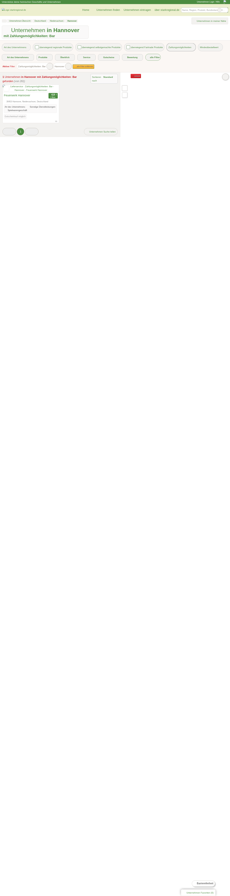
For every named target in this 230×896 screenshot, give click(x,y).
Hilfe (218, 2)
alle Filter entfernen (84, 66)
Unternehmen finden (108, 9)
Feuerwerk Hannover (17, 95)
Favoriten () (200, 892)
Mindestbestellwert (209, 47)
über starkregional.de (167, 9)
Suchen (225, 10)
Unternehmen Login (205, 2)
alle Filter (154, 57)
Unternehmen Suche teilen (102, 131)
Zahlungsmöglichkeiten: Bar (32, 66)
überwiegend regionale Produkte (55, 47)
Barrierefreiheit (204, 883)
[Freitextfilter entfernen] (219, 10)
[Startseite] (4, 21)
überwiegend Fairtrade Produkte (147, 47)
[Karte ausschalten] (225, 77)
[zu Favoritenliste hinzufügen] (6, 88)
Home (85, 9)
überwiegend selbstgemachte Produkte (101, 47)
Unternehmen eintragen (137, 9)
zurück (137, 76)
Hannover (59, 66)
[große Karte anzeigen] (124, 88)
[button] (9, 131)
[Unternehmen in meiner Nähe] (124, 95)
